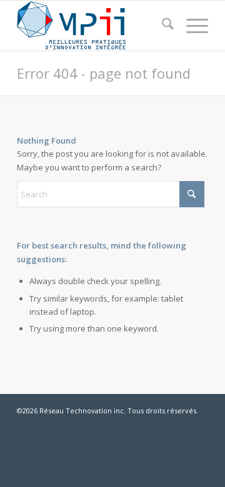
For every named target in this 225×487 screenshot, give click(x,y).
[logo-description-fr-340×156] (93, 26)
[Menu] (191, 26)
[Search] (161, 26)
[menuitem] (161, 26)
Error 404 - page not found (104, 73)
